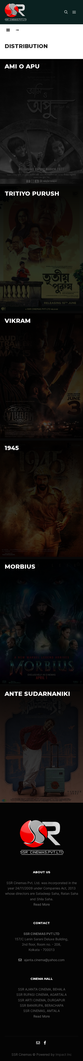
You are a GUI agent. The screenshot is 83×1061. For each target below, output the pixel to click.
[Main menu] (74, 12)
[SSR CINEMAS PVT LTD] (16, 12)
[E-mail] (38, 1043)
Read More (41, 904)
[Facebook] (45, 1043)
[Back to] (8, 30)
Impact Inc (64, 1054)
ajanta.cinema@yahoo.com (44, 960)
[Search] (66, 12)
